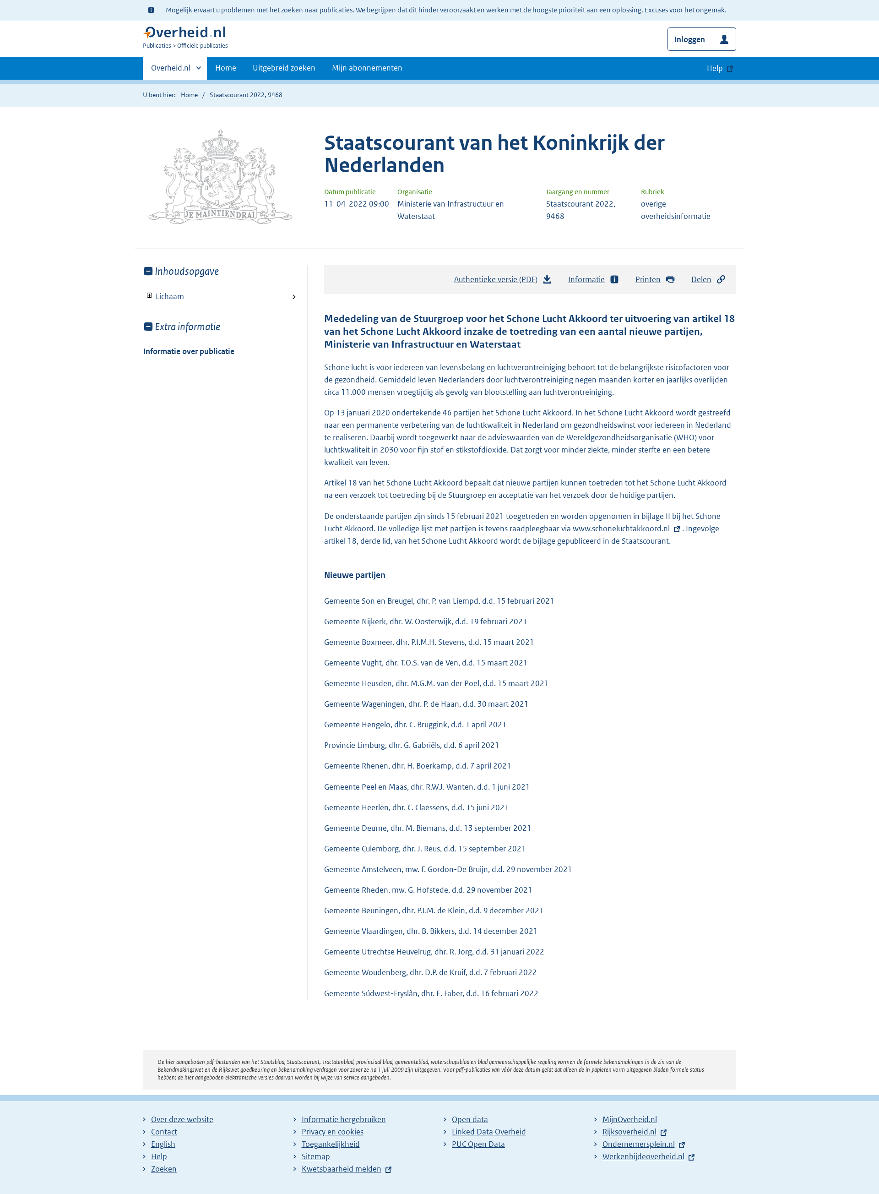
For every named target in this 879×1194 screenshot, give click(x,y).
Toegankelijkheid (331, 1144)
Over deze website (182, 1119)
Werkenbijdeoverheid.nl (643, 1156)
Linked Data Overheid (489, 1132)
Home (225, 68)
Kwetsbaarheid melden (341, 1169)
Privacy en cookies (333, 1132)
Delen (701, 279)
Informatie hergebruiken (344, 1119)
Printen (648, 279)
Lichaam (163, 296)
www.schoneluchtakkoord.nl (621, 528)
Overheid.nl (170, 71)
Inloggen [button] (689, 39)
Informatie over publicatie (188, 351)
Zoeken (164, 1169)
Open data (470, 1119)
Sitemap (316, 1156)
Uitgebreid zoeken (284, 68)
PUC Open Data (478, 1144)
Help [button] (715, 68)
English (163, 1144)
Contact (164, 1132)
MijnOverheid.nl (629, 1119)
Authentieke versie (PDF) (498, 282)
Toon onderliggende (150, 296)
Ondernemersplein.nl (638, 1144)
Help (159, 1156)
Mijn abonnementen (367, 68)
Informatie (586, 279)
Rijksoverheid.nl (629, 1132)
